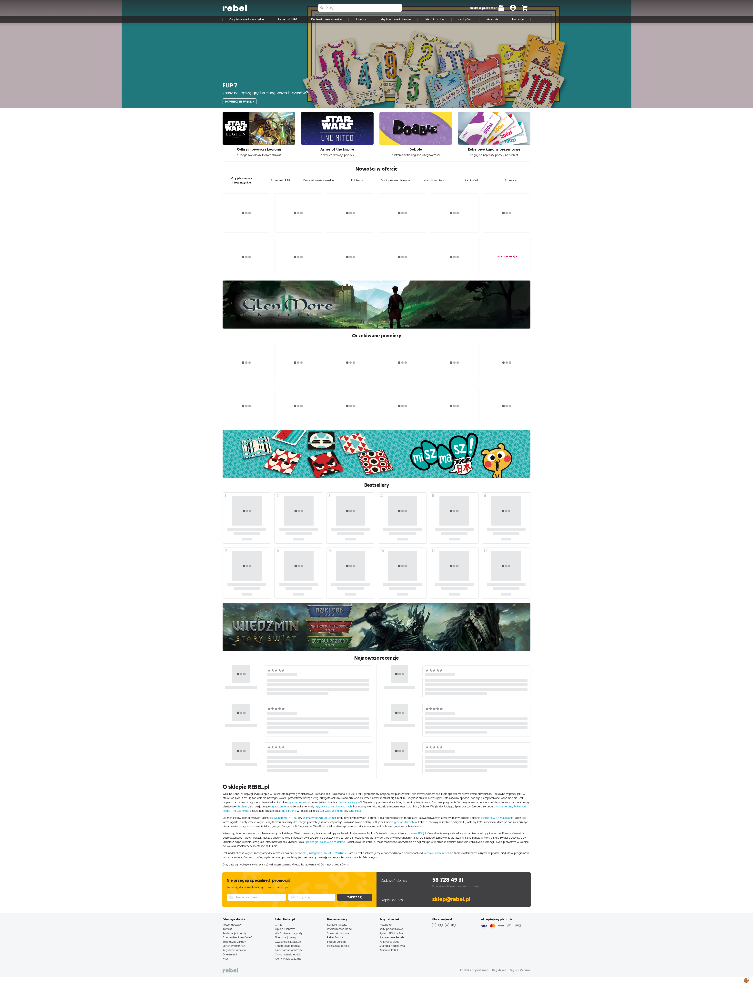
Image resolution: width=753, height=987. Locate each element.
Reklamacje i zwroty (234, 933)
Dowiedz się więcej (238, 102)
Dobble (415, 149)
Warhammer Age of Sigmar (319, 818)
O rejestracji (230, 954)
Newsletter (385, 924)
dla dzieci (242, 806)
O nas (278, 924)
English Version (336, 941)
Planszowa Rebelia (338, 946)
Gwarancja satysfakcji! (288, 941)
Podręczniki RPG (287, 19)
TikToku (328, 853)
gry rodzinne (278, 806)
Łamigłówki (465, 19)
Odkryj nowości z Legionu (259, 149)
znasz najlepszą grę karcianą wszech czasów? (265, 92)
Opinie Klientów (285, 929)
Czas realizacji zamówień (237, 937)
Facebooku (300, 853)
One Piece (355, 811)
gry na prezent (298, 802)
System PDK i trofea (391, 933)
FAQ (225, 958)
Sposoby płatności (234, 946)
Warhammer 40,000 (285, 818)
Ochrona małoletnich (288, 954)
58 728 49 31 (448, 880)
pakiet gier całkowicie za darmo (325, 842)
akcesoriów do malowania (497, 818)
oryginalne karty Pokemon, (510, 806)
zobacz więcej (505, 256)
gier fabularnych (404, 822)
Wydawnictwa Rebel (436, 853)
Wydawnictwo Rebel (339, 929)
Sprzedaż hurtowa (338, 933)
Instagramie (316, 853)
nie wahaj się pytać (349, 802)
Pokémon (361, 19)
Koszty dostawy (232, 924)
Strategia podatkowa (392, 946)
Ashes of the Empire (337, 149)
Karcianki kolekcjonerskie (326, 19)
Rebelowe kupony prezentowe (494, 149)
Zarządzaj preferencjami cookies (746, 979)
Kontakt (227, 929)
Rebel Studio (335, 937)
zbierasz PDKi (415, 833)
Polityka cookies (389, 941)
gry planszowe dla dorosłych (334, 806)
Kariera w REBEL (388, 950)
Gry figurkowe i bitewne (396, 19)
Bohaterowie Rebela (287, 946)
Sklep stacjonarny (285, 937)
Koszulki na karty (337, 924)
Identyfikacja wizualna (288, 958)
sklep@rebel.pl (451, 899)
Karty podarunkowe (391, 929)
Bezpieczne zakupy (234, 941)
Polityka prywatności (474, 970)
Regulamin (499, 970)
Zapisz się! (354, 897)
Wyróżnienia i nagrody (288, 933)
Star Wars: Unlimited (332, 811)
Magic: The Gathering (236, 811)
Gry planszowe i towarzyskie (246, 19)
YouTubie (341, 853)
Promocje (518, 19)
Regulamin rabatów (234, 950)
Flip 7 (230, 85)
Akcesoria (492, 19)
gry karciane (288, 811)
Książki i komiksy (435, 19)
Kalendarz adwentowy (288, 950)
